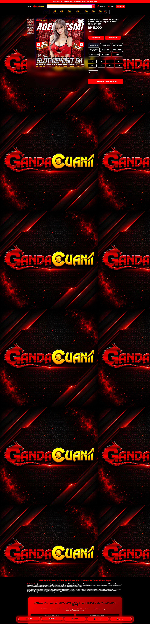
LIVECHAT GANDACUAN (106, 81)
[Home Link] (39, 6)
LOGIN (53, 619)
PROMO (30, 619)
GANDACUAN (31, 584)
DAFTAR (76, 619)
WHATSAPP (99, 619)
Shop (29, 6)
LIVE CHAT (122, 618)
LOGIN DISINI (113, 37)
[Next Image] (81, 44)
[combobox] (69, 6)
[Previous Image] (38, 44)
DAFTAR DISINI (96, 37)
